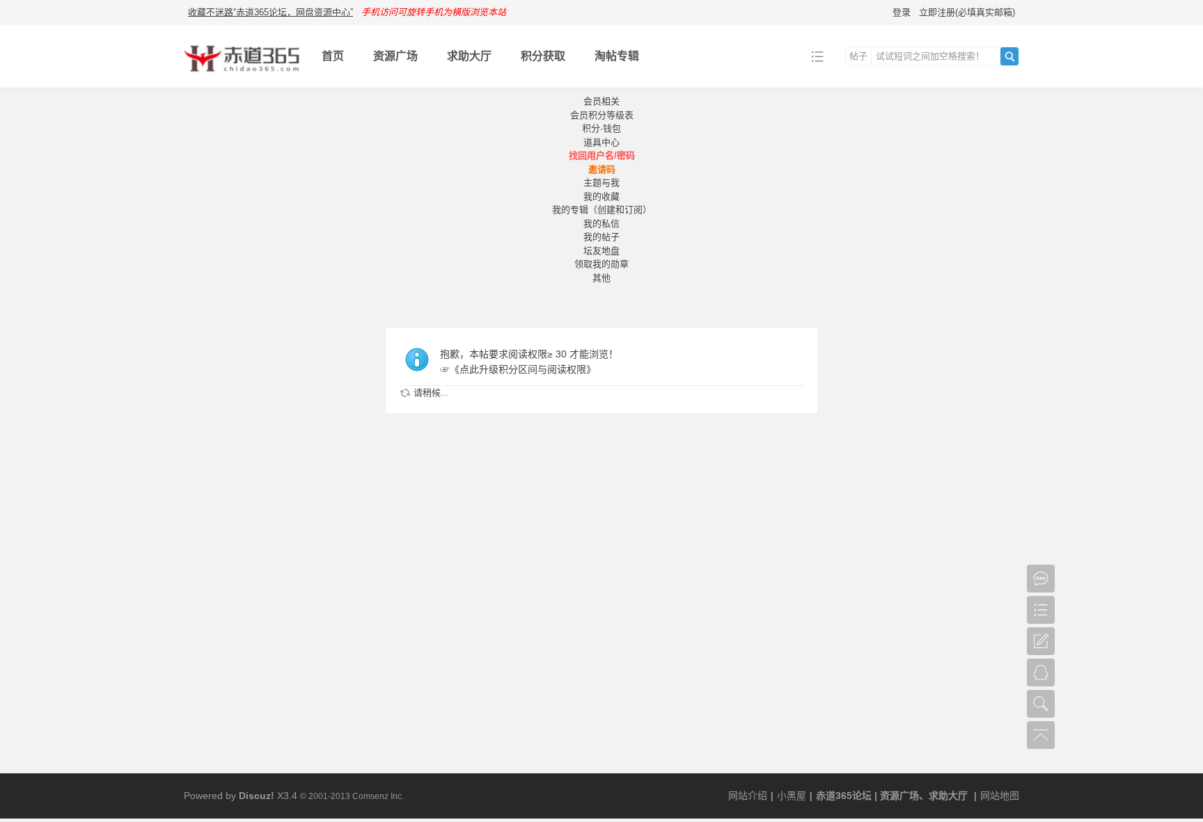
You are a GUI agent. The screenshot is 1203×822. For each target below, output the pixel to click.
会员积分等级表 (602, 115)
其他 (601, 278)
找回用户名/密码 (602, 155)
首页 (333, 56)
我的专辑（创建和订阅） (602, 209)
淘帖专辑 (617, 56)
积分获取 (543, 56)
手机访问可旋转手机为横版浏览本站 (433, 12)
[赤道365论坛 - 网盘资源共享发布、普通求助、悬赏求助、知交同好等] (242, 77)
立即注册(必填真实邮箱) (967, 12)
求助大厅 (469, 56)
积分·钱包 (601, 128)
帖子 (858, 56)
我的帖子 (601, 237)
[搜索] (1009, 56)
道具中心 (601, 142)
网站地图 (999, 795)
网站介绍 (747, 795)
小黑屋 (791, 795)
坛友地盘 (601, 250)
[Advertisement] (601, 669)
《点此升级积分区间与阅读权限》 (523, 369)
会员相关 (601, 101)
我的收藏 (601, 196)
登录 (902, 12)
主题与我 (601, 182)
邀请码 (601, 169)
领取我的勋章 (601, 264)
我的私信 (601, 223)
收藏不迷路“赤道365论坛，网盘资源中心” (270, 12)
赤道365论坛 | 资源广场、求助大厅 (892, 795)
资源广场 (395, 56)
